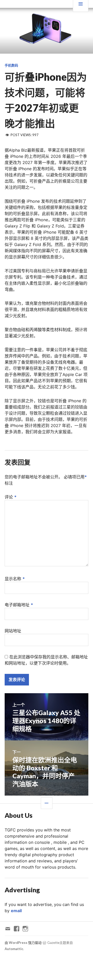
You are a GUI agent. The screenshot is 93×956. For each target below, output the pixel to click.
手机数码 (11, 65)
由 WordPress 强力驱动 (23, 943)
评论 (11, 497)
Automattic (14, 949)
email (16, 910)
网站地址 (13, 630)
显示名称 (15, 578)
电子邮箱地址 (19, 604)
